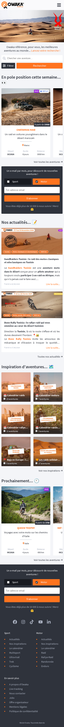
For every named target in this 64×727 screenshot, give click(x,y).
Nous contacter (17, 693)
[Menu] (59, 5)
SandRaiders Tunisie (19, 267)
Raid (43, 652)
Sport (15, 181)
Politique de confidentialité (23, 711)
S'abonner (32, 198)
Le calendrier (16, 648)
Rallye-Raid (47, 657)
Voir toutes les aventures (47, 161)
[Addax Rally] (32, 26)
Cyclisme (14, 666)
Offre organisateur (18, 702)
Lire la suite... (53, 284)
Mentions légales (18, 706)
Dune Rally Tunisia (19, 338)
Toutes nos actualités (49, 356)
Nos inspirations (17, 643)
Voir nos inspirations (49, 470)
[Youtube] (40, 621)
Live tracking (16, 688)
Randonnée (47, 661)
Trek (11, 661)
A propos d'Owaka (18, 684)
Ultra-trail (14, 657)
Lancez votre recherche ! (45, 50)
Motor (44, 181)
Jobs (11, 697)
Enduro (45, 666)
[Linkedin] (49, 621)
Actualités (14, 639)
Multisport (14, 652)
